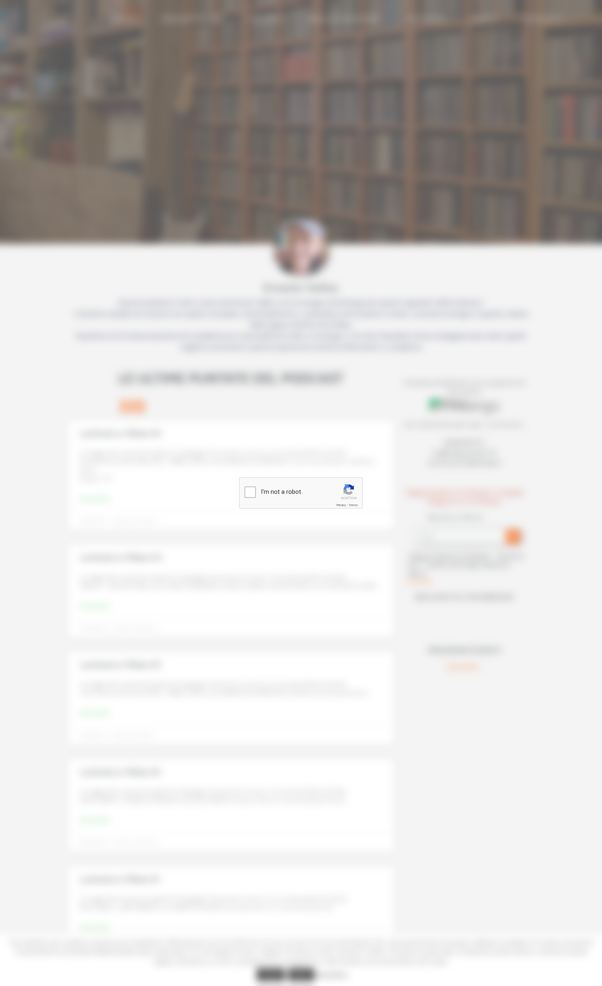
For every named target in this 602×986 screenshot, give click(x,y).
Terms (353, 505)
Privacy (341, 505)
